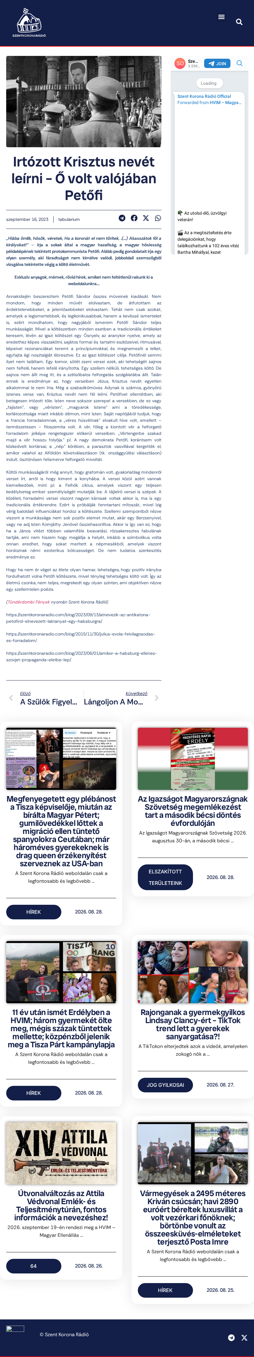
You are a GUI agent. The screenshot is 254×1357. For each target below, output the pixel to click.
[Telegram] (231, 1337)
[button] (222, 17)
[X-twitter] (244, 1337)
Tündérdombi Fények (29, 602)
